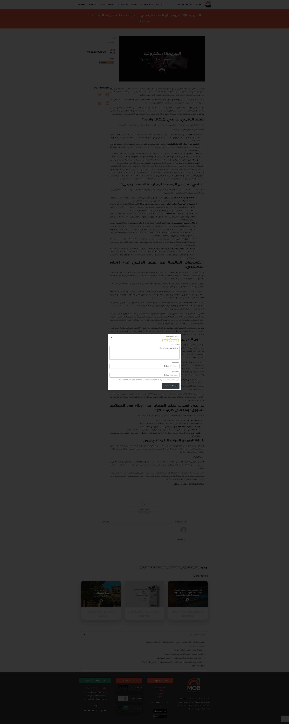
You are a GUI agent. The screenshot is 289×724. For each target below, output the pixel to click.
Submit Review (171, 386)
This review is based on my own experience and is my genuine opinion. (146, 380)
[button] (111, 337)
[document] (144, 362)
